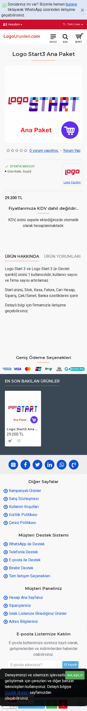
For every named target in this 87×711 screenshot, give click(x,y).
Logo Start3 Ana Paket (23, 429)
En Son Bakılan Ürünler (32, 381)
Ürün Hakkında (22, 256)
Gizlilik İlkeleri (17, 692)
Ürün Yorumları (62, 256)
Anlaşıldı (75, 675)
